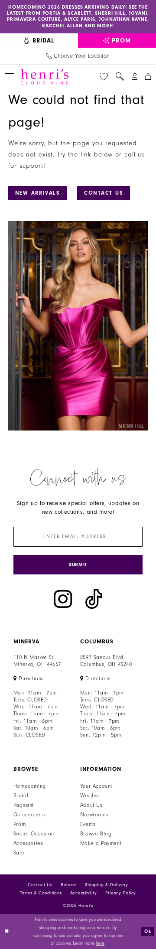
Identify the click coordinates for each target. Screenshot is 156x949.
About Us (91, 805)
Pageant (23, 805)
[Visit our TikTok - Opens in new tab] (93, 599)
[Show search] (119, 76)
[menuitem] (39, 40)
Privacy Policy (120, 893)
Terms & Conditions (41, 893)
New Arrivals (37, 193)
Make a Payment (100, 843)
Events (88, 824)
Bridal (21, 795)
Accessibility (83, 893)
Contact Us (104, 193)
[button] (9, 76)
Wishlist (89, 795)
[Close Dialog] (7, 932)
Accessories (28, 843)
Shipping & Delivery (106, 884)
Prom (19, 824)
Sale (18, 853)
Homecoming (29, 786)
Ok (147, 931)
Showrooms (94, 815)
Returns (69, 884)
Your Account (96, 786)
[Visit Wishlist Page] (104, 76)
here (100, 943)
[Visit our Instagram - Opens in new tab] (63, 599)
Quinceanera (29, 815)
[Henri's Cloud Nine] (44, 77)
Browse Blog (96, 834)
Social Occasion (33, 834)
